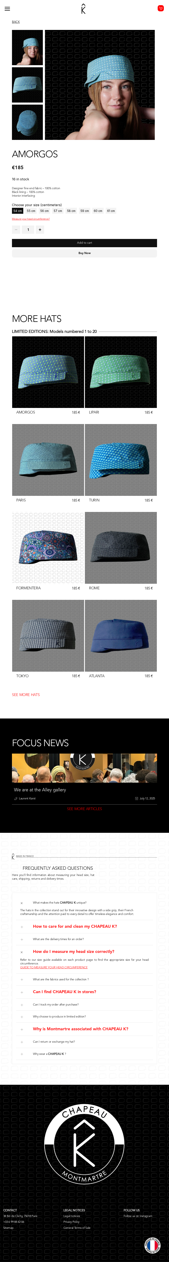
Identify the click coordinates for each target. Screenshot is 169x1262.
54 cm (17, 211)
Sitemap (8, 1228)
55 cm (31, 211)
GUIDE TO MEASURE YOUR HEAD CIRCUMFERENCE (54, 967)
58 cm (71, 211)
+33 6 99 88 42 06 (13, 1222)
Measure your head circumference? (31, 219)
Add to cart (84, 242)
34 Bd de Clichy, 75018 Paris (20, 1216)
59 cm (84, 211)
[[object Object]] (16, 230)
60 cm (98, 211)
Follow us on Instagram (138, 1216)
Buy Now (85, 253)
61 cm (111, 211)
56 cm (44, 211)
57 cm (58, 211)
